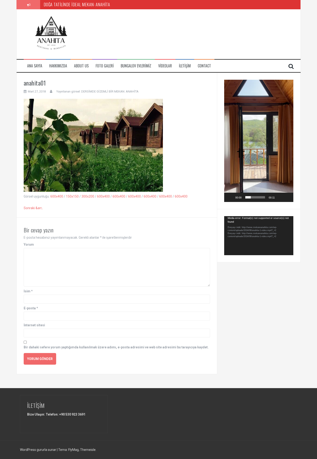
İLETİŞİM (185, 66)
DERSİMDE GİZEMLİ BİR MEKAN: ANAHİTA (110, 91)
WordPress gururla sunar (38, 450)
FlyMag (73, 450)
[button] (258, 141)
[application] (258, 141)
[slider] (255, 197)
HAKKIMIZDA (58, 66)
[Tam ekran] (287, 197)
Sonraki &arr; (33, 208)
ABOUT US (81, 66)
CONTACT (204, 66)
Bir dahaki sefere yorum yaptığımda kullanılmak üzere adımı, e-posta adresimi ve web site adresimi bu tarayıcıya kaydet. (116, 347)
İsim (28, 291)
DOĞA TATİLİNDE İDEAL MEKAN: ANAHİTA (77, 4)
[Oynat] (230, 197)
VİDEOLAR (165, 66)
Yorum (29, 244)
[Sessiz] (280, 197)
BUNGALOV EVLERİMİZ (136, 66)
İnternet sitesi (34, 325)
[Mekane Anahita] (53, 34)
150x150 (72, 196)
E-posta (31, 308)
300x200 (87, 196)
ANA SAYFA (34, 66)
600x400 (56, 196)
